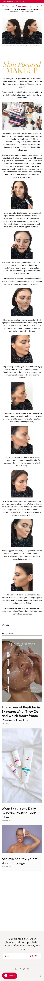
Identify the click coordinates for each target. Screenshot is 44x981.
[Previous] (2, 2)
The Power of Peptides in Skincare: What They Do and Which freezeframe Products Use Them (21, 713)
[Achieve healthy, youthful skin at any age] (22, 839)
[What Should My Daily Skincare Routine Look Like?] (22, 765)
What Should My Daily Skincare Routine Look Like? (19, 812)
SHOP (4, 976)
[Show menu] (3, 6)
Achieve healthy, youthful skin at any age (21, 860)
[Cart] (41, 6)
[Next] (42, 2)
